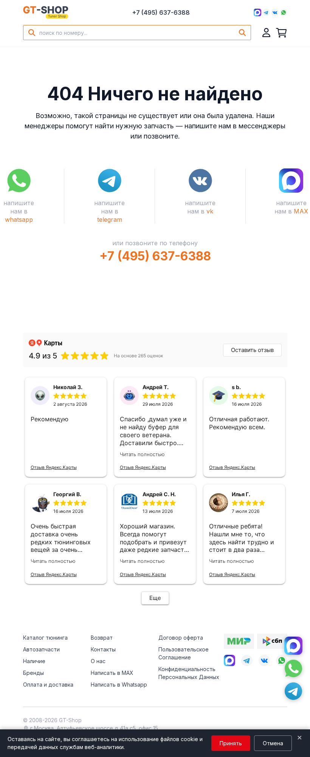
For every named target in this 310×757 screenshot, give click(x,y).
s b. (236, 387)
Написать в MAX (112, 673)
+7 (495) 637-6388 (161, 12)
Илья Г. (241, 494)
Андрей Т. (156, 387)
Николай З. (67, 387)
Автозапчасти (41, 649)
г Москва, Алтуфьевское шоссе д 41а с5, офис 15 (94, 728)
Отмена (273, 743)
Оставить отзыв (252, 350)
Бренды (33, 673)
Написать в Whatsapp (119, 684)
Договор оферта (180, 637)
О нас (98, 661)
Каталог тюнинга (45, 637)
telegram (109, 219)
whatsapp (19, 219)
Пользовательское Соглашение (183, 653)
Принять (231, 743)
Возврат (102, 637)
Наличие (34, 661)
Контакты (103, 649)
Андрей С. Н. (159, 494)
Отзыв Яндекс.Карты (54, 467)
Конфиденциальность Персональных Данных (188, 673)
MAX (301, 211)
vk (209, 211)
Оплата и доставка (48, 684)
